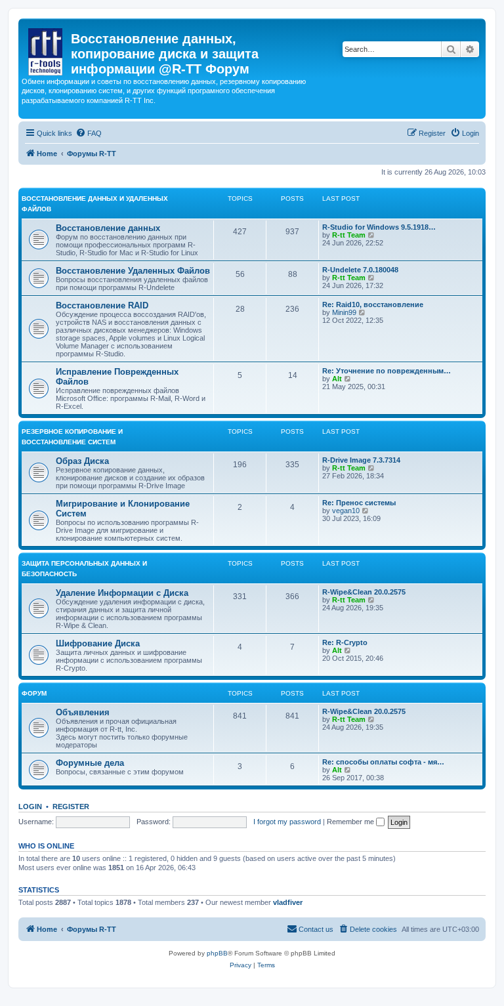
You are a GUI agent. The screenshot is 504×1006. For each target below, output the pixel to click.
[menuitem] (88, 133)
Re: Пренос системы (359, 503)
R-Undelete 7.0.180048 (360, 270)
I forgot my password (287, 822)
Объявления (83, 712)
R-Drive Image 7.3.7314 (361, 460)
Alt (337, 379)
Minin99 (344, 312)
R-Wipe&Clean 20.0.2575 (364, 592)
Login (30, 806)
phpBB (217, 953)
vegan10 (346, 510)
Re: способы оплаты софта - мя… (383, 762)
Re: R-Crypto (345, 642)
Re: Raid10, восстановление (372, 304)
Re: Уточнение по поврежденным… (386, 371)
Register (70, 806)
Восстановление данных (108, 228)
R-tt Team (349, 235)
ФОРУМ (34, 693)
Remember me (351, 822)
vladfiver (288, 902)
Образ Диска (82, 461)
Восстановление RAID (102, 305)
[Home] (46, 49)
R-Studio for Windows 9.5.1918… (379, 227)
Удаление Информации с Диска (122, 593)
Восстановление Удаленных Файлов (133, 271)
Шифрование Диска (98, 643)
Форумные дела (90, 763)
